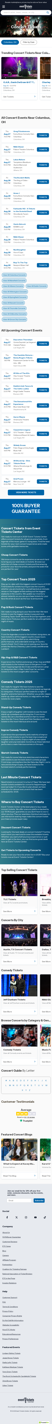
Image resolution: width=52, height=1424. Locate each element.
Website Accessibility (10, 1325)
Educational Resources (11, 1334)
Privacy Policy (7, 1311)
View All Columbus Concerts (14, 275)
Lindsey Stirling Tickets (11, 1353)
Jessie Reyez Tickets (10, 1358)
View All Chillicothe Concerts (14, 314)
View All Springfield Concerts (14, 297)
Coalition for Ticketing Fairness (14, 1269)
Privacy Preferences (10, 1339)
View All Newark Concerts (13, 303)
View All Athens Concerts (13, 286)
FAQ (4, 1302)
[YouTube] (35, 1217)
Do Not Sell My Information (12, 1320)
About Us (6, 1232)
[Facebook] (7, 1217)
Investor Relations (9, 1283)
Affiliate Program (9, 1260)
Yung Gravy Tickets (9, 1372)
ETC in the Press (8, 1278)
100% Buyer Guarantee (11, 1237)
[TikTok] (45, 1217)
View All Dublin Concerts (36, 286)
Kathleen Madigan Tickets (12, 1367)
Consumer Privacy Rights (12, 1316)
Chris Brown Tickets (10, 1381)
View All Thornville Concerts (14, 308)
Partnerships (7, 1265)
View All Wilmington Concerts (15, 292)
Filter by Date (28, 42)
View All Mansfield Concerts (14, 280)
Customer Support (9, 1297)
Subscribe (39, 1200)
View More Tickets (26, 492)
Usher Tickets (7, 1385)
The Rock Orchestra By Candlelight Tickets (19, 1376)
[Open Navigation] (3, 7)
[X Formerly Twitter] (16, 1217)
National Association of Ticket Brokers (17, 1274)
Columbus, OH (10, 42)
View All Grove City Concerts (14, 319)
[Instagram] (26, 1217)
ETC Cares (6, 1246)
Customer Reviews (9, 1242)
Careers (5, 1255)
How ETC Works (8, 1330)
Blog (4, 1251)
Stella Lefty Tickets (9, 1362)
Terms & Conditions (10, 1307)
